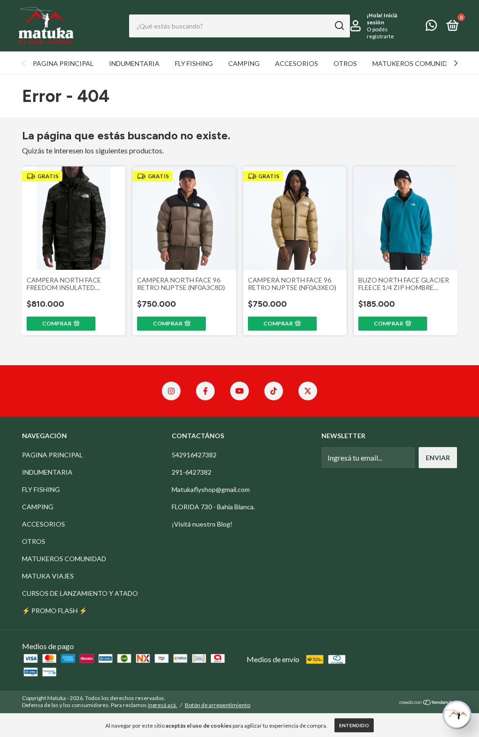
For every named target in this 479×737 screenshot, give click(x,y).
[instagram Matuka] (171, 391)
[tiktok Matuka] (273, 391)
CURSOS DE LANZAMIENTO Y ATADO (80, 593)
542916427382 (194, 455)
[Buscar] (339, 25)
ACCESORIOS (296, 63)
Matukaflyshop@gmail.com (211, 489)
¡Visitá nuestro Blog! (202, 524)
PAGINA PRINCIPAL (63, 63)
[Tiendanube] (428, 702)
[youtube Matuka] (239, 391)
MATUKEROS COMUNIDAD (414, 63)
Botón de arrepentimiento (217, 704)
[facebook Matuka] (205, 391)
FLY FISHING (194, 63)
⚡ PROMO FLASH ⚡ (54, 610)
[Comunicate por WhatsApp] (431, 27)
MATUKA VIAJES (48, 576)
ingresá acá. (162, 704)
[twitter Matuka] (307, 391)
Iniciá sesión (382, 19)
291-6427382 (191, 472)
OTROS (345, 63)
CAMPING (244, 63)
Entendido (354, 725)
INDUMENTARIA (134, 63)
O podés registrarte (380, 33)
